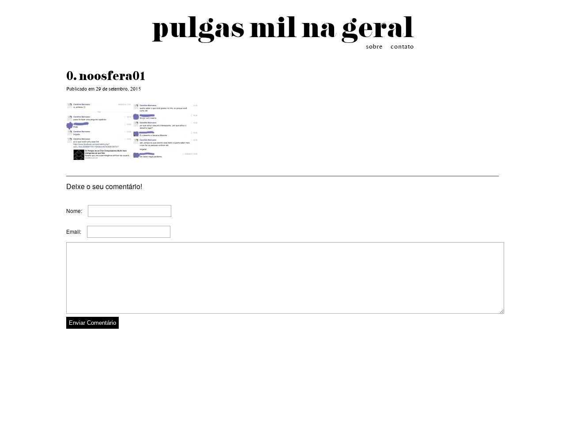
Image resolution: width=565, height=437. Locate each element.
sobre (374, 46)
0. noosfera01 (106, 75)
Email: (73, 231)
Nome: (74, 210)
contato (402, 46)
